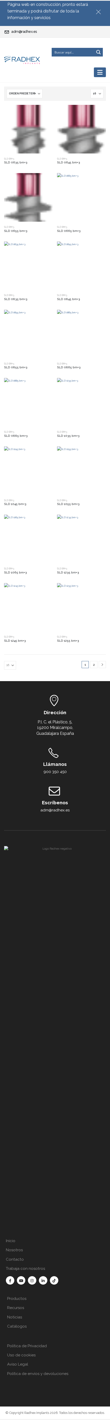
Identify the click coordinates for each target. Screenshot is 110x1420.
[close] (100, 11)
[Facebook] (10, 1280)
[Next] (102, 664)
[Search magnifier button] (98, 52)
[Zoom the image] (55, 848)
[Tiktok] (54, 1280)
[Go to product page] (28, 129)
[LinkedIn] (43, 1280)
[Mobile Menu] (100, 72)
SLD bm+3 (9, 159)
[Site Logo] (22, 60)
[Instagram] (32, 1280)
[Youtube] (21, 1280)
